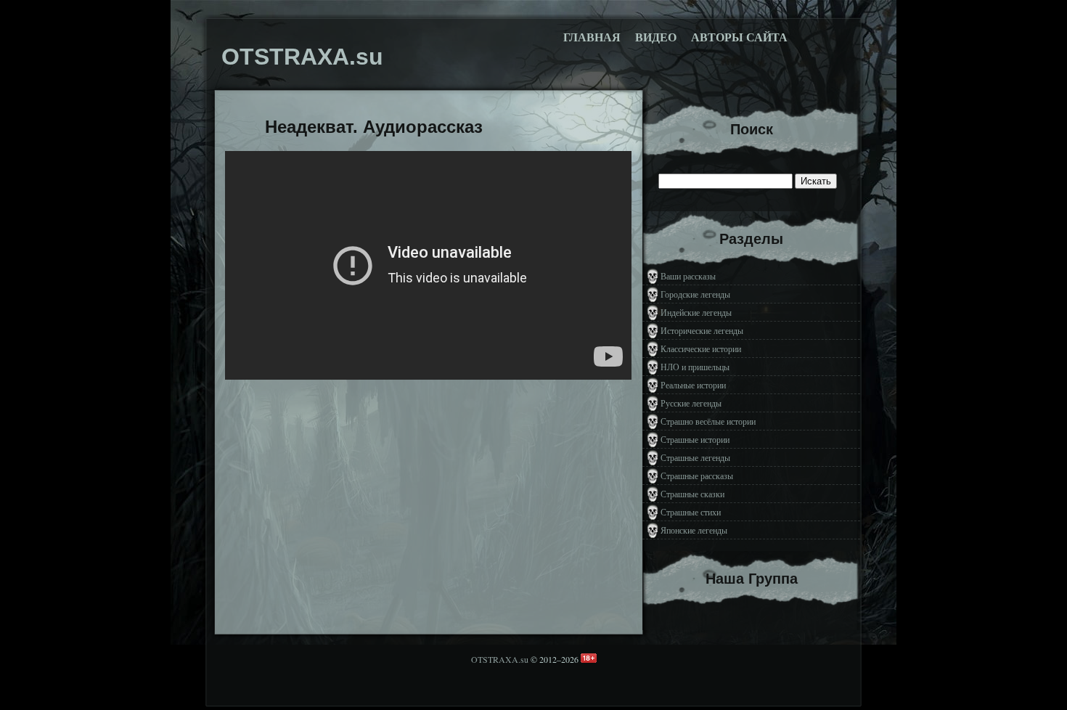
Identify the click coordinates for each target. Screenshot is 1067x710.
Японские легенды (694, 530)
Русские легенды (691, 403)
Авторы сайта (739, 37)
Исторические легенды (702, 330)
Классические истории (701, 348)
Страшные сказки (692, 493)
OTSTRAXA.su (499, 659)
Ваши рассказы (688, 276)
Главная (592, 37)
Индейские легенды (696, 312)
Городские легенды (695, 294)
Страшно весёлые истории (708, 421)
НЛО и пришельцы (695, 366)
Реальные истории (693, 385)
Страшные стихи (691, 512)
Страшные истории (695, 439)
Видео (655, 37)
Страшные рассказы (697, 475)
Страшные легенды (695, 457)
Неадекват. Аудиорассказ (374, 126)
